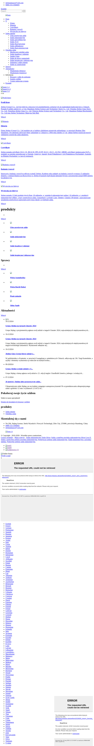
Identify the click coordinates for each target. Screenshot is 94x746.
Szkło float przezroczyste (19, 48)
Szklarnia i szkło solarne (19, 62)
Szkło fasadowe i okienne (19, 54)
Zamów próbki (15, 79)
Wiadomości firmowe (18, 71)
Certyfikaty (14, 27)
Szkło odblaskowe (16, 46)
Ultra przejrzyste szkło (18, 36)
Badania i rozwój (16, 29)
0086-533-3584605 (12, 5)
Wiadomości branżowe (18, 73)
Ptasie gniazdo (15, 296)
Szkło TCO (14, 42)
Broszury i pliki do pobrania (20, 77)
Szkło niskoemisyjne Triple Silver (38, 438)
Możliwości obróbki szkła (19, 52)
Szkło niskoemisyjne (17, 38)
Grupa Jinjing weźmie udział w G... (19, 369)
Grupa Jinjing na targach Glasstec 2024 (21, 326)
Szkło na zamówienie (18, 65)
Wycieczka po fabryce (18, 31)
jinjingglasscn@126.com (14, 3)
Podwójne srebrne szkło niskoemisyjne (21, 442)
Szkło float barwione (17, 44)
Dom (7, 19)
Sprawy (8, 67)
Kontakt (8, 83)
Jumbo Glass (14, 56)
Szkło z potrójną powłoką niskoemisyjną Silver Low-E (71, 438)
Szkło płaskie (10, 33)
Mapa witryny (20, 438)
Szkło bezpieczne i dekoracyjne (21, 60)
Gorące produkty (7, 438)
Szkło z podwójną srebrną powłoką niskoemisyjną (19, 440)
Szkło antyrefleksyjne (18, 40)
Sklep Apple (14, 305)
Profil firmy (5, 102)
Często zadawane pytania (19, 81)
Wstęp (12, 23)
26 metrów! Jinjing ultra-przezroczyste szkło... (23, 382)
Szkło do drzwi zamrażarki (19, 58)
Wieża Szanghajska (17, 278)
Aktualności (10, 69)
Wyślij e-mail (5, 456)
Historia (13, 25)
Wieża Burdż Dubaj (18, 287)
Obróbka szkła (11, 50)
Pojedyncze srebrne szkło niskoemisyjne (52, 440)
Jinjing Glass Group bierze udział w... (20, 354)
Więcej (3, 117)
